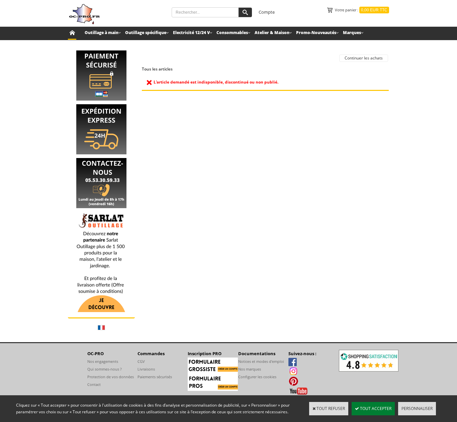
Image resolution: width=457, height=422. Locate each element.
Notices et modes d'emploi (261, 361)
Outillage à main (101, 32)
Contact (94, 384)
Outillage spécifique (145, 32)
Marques (352, 32)
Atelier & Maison (272, 32)
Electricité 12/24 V (191, 32)
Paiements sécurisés (155, 376)
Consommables (232, 32)
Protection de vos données (110, 376)
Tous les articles (157, 69)
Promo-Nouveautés (316, 32)
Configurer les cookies (257, 376)
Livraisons (146, 369)
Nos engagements (102, 361)
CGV (141, 361)
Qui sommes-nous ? (104, 369)
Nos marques (249, 369)
